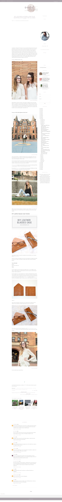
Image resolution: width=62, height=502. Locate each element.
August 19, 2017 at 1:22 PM (17, 477)
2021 (41, 114)
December (42, 119)
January (42, 161)
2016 (41, 162)
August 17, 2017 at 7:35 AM (17, 472)
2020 (41, 115)
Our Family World (16, 461)
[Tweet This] (34, 390)
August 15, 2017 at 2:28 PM (17, 429)
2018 (41, 117)
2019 (41, 116)
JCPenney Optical (18, 168)
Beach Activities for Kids (44, 153)
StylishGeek (15, 424)
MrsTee (14, 454)
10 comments (13, 390)
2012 (41, 167)
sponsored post (24, 389)
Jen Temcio (15, 431)
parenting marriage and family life (27, 388)
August (42, 124)
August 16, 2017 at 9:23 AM (17, 446)
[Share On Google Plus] (36, 390)
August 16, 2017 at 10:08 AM (17, 452)
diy (15, 388)
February (42, 160)
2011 (41, 168)
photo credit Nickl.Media (33, 100)
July (41, 154)
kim (14, 479)
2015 (41, 163)
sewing (20, 389)
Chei (14, 469)
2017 (41, 118)
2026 (41, 108)
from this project (16, 256)
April (41, 158)
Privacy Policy (3, 493)
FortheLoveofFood (16, 474)
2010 (41, 169)
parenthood (19, 388)
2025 (41, 109)
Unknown (14, 448)
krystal (14, 442)
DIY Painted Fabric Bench (44, 152)
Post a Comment (15, 485)
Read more (46, 83)
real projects (16, 389)
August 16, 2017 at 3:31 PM (17, 459)
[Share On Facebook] (35, 390)
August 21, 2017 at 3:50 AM (17, 483)
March (42, 159)
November (42, 120)
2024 (41, 110)
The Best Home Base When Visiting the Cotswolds (45, 73)
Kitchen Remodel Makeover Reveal (45, 149)
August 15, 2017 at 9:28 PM (17, 440)
